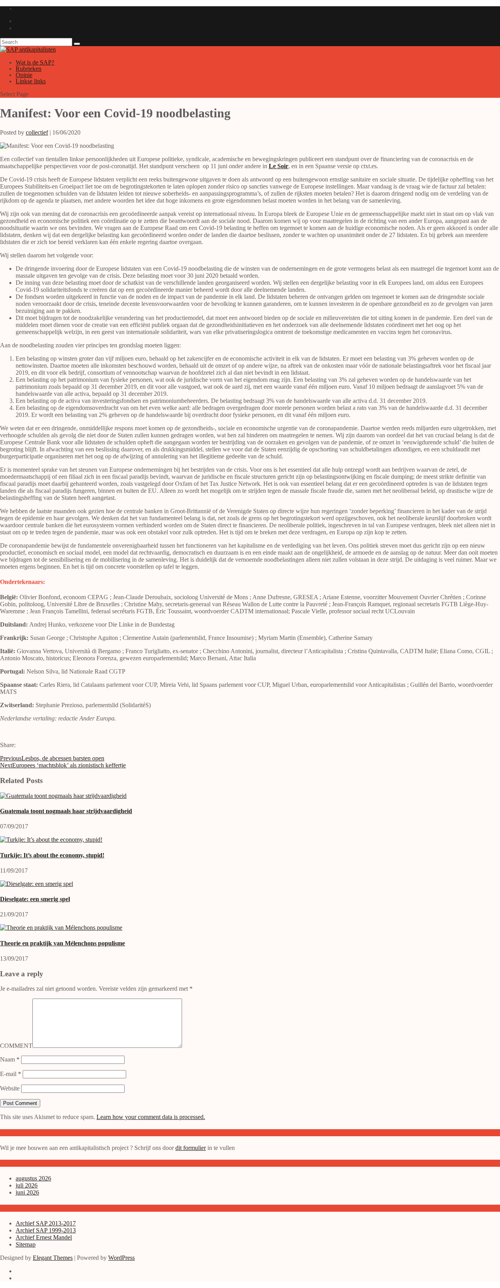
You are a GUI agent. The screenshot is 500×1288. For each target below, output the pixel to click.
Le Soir (278, 166)
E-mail (10, 1074)
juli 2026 (27, 1185)
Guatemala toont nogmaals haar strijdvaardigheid (66, 811)
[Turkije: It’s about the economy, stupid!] (51, 839)
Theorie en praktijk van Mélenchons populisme (62, 943)
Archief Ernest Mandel (44, 1237)
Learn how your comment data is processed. (150, 1117)
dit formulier (190, 1147)
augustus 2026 (33, 1178)
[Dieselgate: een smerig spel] (36, 883)
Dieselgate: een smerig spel (35, 899)
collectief (37, 132)
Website (10, 1088)
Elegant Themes (53, 1257)
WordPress (121, 1257)
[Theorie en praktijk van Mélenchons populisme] (61, 927)
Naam (10, 1059)
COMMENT (16, 1045)
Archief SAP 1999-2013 (46, 1230)
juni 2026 (27, 1192)
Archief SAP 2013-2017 (46, 1223)
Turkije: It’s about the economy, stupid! (52, 855)
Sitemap (26, 1244)
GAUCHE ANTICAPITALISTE (48, 9)
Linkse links (31, 81)
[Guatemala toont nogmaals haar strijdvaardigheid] (63, 795)
